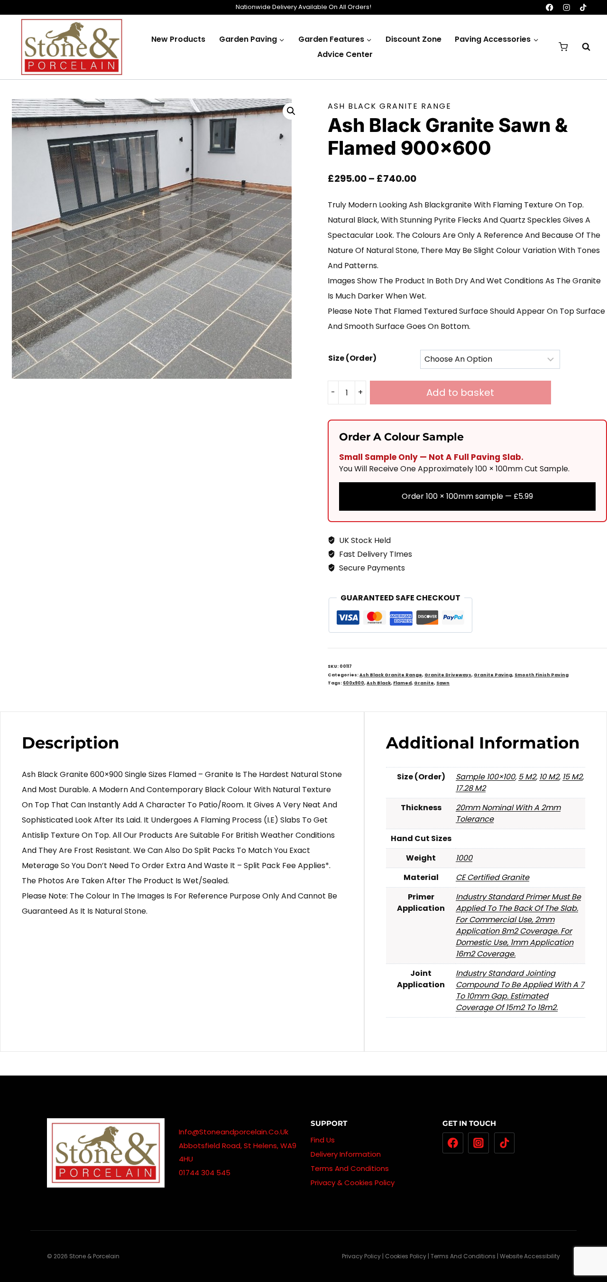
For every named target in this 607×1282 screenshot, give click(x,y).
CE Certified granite (492, 877)
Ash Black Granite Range (389, 106)
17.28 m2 (471, 788)
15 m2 (572, 776)
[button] (291, 111)
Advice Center (345, 54)
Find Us (323, 1140)
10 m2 (549, 776)
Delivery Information (346, 1154)
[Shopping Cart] (563, 46)
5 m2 (527, 776)
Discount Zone (413, 39)
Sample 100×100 (485, 776)
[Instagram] (566, 7)
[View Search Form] (581, 47)
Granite (424, 683)
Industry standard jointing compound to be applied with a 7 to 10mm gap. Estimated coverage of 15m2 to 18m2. (520, 990)
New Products (178, 39)
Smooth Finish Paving (542, 675)
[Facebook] (550, 7)
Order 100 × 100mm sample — (467, 496)
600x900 (353, 683)
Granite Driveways (447, 675)
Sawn (443, 683)
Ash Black (379, 683)
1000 (464, 857)
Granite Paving (493, 675)
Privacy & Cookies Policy (353, 1183)
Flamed (402, 683)
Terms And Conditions (350, 1168)
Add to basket (460, 392)
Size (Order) (352, 358)
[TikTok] (583, 7)
